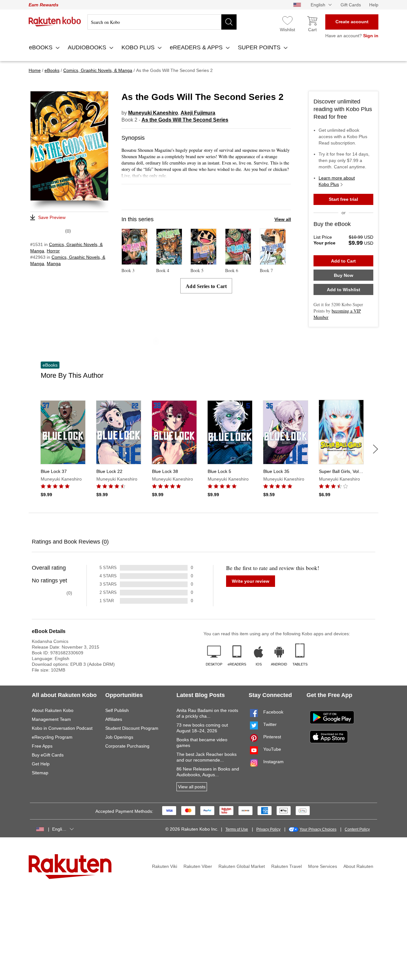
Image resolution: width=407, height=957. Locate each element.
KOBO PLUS (138, 47)
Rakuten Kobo (55, 21)
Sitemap (40, 772)
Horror (53, 250)
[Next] (375, 449)
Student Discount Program (131, 728)
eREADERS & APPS (197, 47)
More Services (322, 866)
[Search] (229, 22)
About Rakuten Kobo (52, 710)
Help (373, 4)
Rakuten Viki (164, 866)
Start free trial (343, 199)
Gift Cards (351, 4)
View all (282, 219)
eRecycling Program (52, 737)
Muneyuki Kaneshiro (153, 113)
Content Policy (357, 829)
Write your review (250, 581)
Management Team (51, 719)
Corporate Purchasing (127, 746)
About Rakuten (358, 866)
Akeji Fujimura (198, 113)
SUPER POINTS (260, 47)
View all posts (191, 786)
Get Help (41, 763)
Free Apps (42, 746)
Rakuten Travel (286, 866)
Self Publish (117, 710)
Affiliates (113, 719)
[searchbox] (162, 22)
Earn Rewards (44, 4)
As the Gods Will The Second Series (184, 120)
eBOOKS (41, 47)
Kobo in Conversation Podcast (62, 728)
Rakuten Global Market (241, 866)
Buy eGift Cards (48, 754)
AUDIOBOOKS (88, 47)
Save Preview (52, 217)
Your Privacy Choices (318, 829)
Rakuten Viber (197, 866)
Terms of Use (236, 829)
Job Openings (119, 737)
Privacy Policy (268, 829)
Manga (54, 263)
